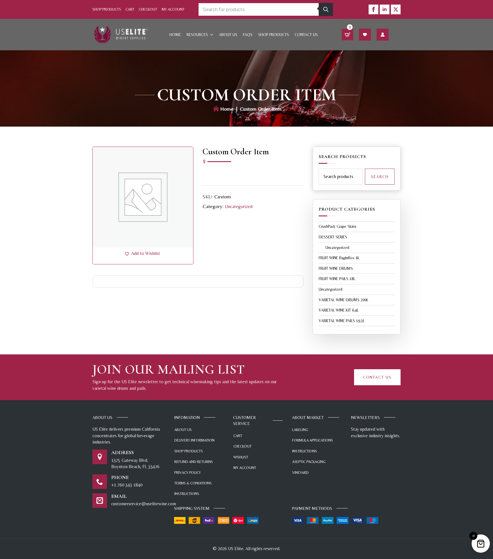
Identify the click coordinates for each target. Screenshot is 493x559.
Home (175, 34)
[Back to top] (480, 521)
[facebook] (373, 9)
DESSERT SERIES (333, 237)
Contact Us (306, 34)
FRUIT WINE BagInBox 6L (339, 257)
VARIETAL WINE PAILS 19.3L (342, 320)
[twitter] (396, 9)
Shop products (273, 34)
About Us (228, 34)
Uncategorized (238, 206)
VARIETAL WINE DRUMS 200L (343, 300)
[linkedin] (384, 9)
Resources (197, 34)
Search (380, 176)
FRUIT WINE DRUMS (336, 268)
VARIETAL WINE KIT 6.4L (339, 310)
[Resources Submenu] (212, 34)
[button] (142, 253)
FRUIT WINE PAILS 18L (337, 278)
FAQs (247, 34)
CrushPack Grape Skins (337, 226)
